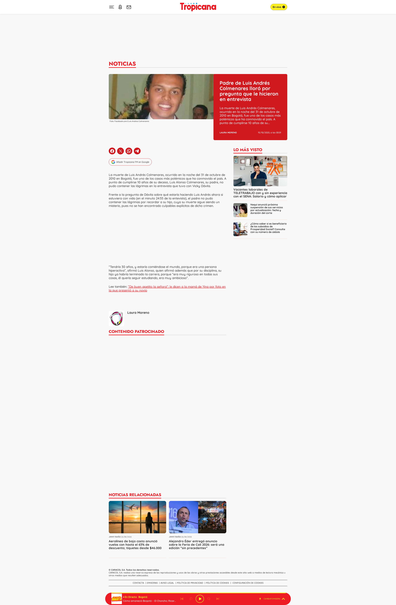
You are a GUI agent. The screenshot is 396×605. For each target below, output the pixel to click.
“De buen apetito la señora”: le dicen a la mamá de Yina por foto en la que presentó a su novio (167, 288)
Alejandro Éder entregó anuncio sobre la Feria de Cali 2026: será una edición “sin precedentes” (196, 544)
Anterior (182, 599)
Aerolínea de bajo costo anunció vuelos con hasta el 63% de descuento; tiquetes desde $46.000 (135, 544)
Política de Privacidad (190, 582)
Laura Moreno (228, 132)
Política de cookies (217, 582)
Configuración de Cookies (247, 582)
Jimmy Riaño (115, 537)
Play (200, 599)
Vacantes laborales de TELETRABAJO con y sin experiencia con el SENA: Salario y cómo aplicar (260, 193)
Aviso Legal (167, 582)
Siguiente (218, 599)
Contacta (138, 582)
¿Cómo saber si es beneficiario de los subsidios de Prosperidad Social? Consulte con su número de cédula (268, 227)
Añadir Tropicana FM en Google (132, 162)
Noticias (122, 64)
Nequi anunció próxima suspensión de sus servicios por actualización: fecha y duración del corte (266, 208)
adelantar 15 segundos (209, 599)
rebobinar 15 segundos (191, 599)
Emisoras (152, 582)
